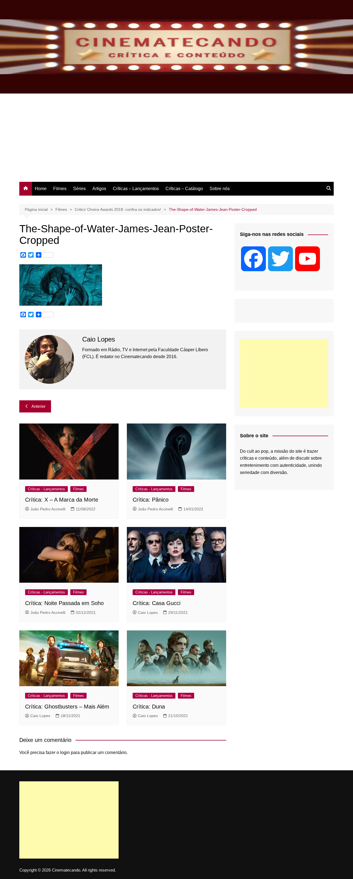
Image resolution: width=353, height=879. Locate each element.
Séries (79, 188)
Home (41, 188)
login (65, 752)
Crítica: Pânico (151, 500)
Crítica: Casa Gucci (156, 603)
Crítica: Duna (149, 707)
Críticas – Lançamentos (136, 188)
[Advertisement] (176, 140)
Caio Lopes (148, 612)
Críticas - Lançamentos (46, 489)
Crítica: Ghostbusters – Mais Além (67, 707)
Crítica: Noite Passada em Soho (64, 603)
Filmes (59, 188)
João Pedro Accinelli (47, 509)
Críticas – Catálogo (184, 188)
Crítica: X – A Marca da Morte (61, 500)
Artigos (99, 188)
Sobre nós (220, 188)
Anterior (38, 406)
